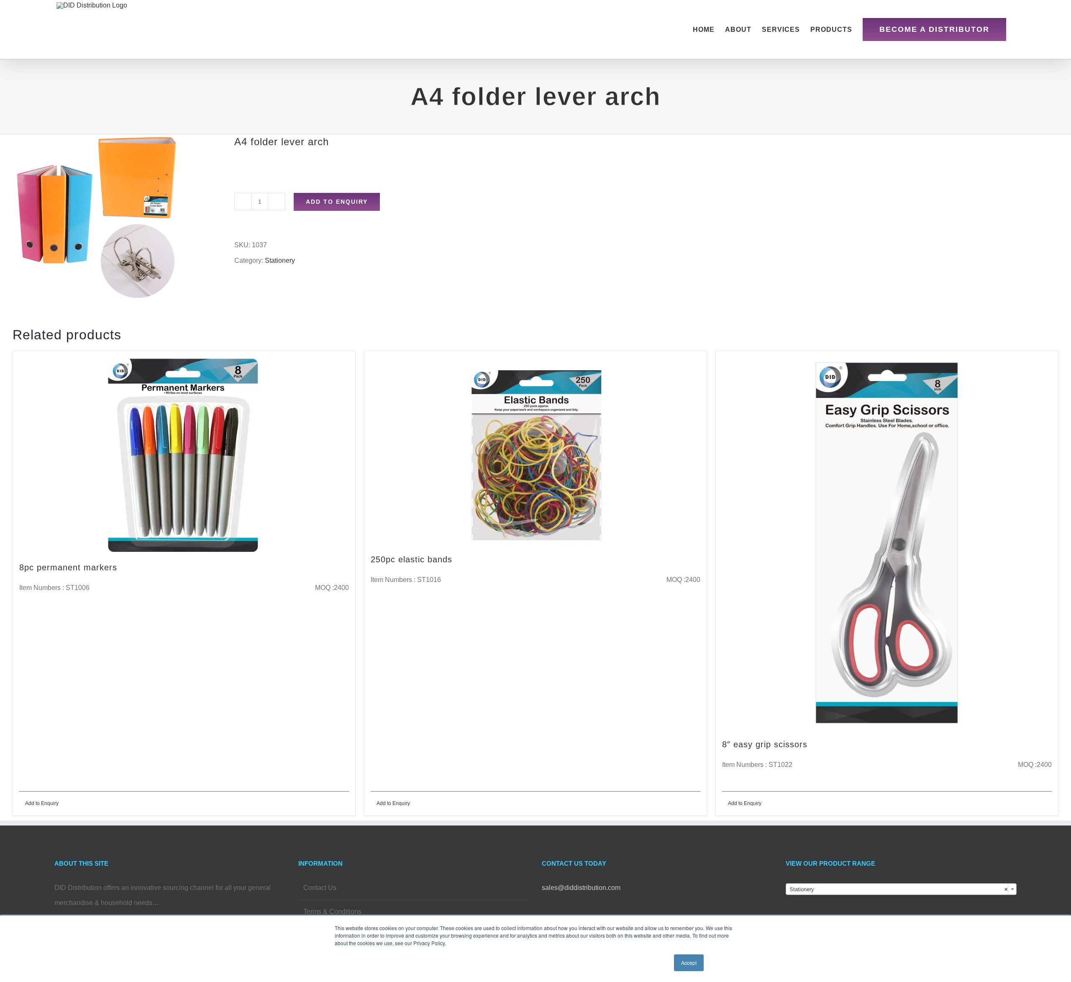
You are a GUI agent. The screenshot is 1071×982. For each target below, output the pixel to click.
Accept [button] (689, 962)
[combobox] (901, 889)
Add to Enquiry (337, 201)
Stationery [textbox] (898, 889)
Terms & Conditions (332, 911)
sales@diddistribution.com (581, 887)
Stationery (280, 260)
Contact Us (319, 887)
